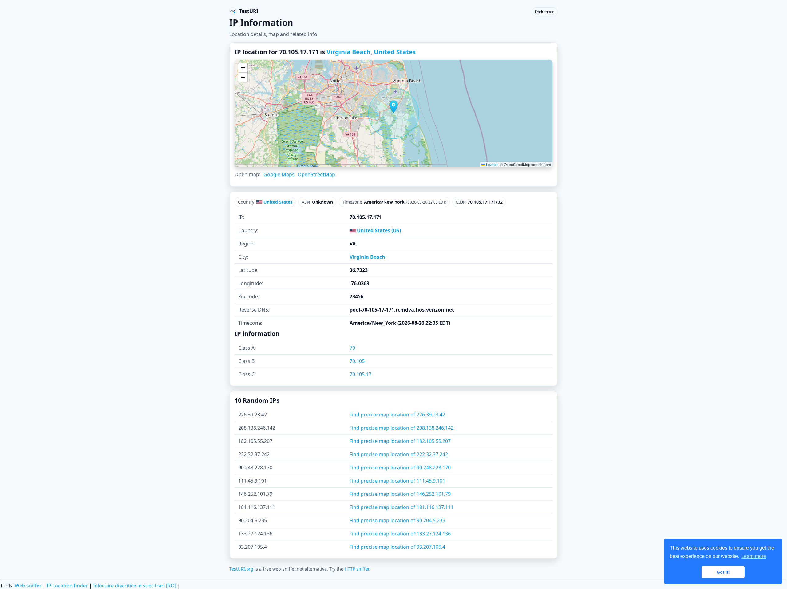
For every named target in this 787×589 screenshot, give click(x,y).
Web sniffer (28, 585)
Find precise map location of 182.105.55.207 (400, 441)
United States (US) (378, 230)
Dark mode (544, 12)
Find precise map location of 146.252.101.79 (400, 494)
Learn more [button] (753, 556)
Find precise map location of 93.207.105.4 (397, 546)
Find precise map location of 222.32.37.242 (399, 454)
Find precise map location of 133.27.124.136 (400, 533)
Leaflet (491, 164)
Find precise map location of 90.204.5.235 (397, 520)
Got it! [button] (723, 572)
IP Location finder (67, 585)
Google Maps (279, 174)
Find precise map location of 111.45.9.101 (397, 480)
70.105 (357, 361)
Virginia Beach (348, 52)
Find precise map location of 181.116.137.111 (401, 507)
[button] (393, 106)
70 (352, 347)
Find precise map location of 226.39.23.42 (397, 414)
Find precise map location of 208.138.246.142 (401, 427)
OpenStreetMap (316, 174)
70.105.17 (360, 374)
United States (395, 52)
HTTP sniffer (357, 569)
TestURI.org (241, 569)
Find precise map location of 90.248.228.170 (400, 467)
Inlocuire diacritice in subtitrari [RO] (134, 585)
